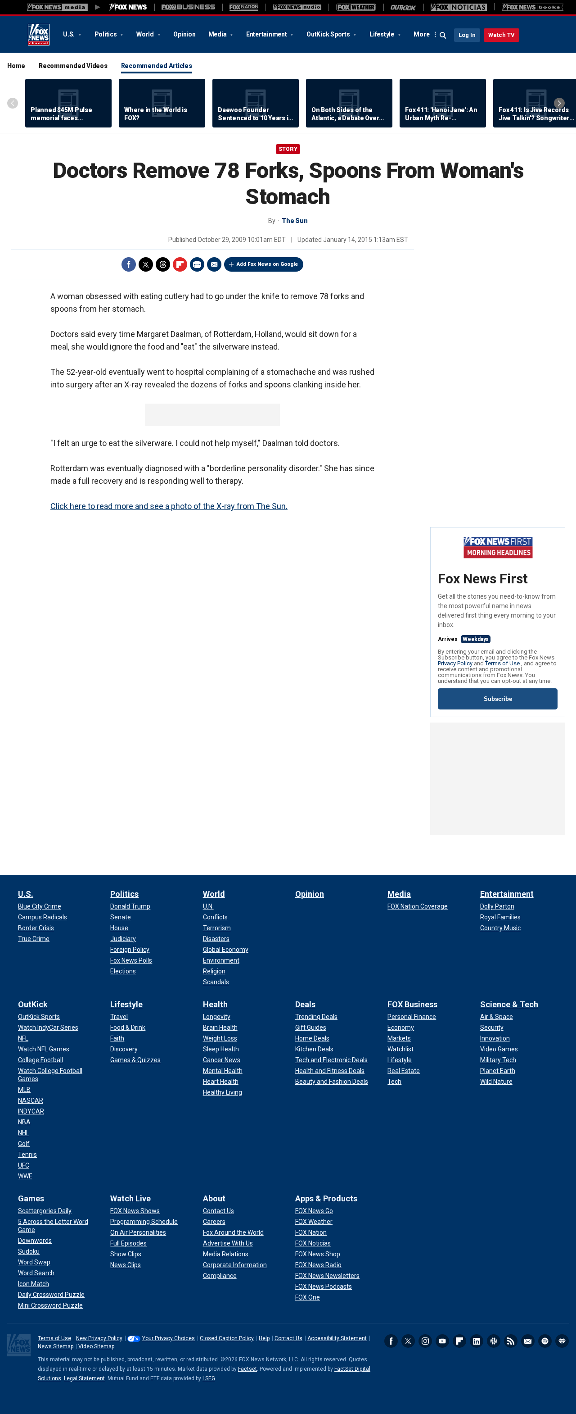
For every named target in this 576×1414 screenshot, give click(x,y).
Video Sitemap (96, 1346)
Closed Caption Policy (227, 1338)
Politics (106, 34)
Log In (467, 35)
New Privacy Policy (99, 1338)
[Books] (532, 7)
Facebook (129, 264)
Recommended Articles (156, 65)
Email (214, 264)
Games (31, 1198)
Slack (493, 1341)
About (214, 1198)
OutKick (33, 1004)
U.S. (69, 34)
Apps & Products (326, 1198)
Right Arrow (559, 103)
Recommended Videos (73, 65)
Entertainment (267, 34)
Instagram (425, 1341)
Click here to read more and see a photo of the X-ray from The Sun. (169, 506)
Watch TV (501, 35)
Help (264, 1338)
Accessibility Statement (337, 1338)
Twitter (146, 264)
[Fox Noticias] (459, 7)
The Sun (294, 220)
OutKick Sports (328, 34)
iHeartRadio (562, 1341)
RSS (511, 1341)
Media (218, 34)
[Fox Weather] (356, 7)
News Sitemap (55, 1346)
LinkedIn (476, 1341)
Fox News (39, 34)
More (421, 34)
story (288, 149)
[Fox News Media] (128, 7)
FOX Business (412, 1004)
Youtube (442, 1341)
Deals (305, 1004)
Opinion (184, 34)
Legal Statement (84, 1378)
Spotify (545, 1341)
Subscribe (498, 699)
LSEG (208, 1378)
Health (215, 1004)
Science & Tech (509, 1004)
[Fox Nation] (244, 7)
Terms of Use (503, 663)
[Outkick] (403, 7)
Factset (247, 1369)
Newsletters (528, 1341)
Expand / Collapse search (443, 35)
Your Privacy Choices (168, 1338)
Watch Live (130, 1198)
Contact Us (288, 1338)
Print (197, 264)
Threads (163, 264)
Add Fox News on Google (267, 264)
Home (16, 65)
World (145, 34)
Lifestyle (382, 34)
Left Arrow (12, 103)
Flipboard (180, 264)
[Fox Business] (188, 7)
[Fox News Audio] (297, 7)
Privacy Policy (456, 663)
